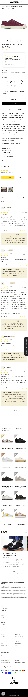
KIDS (2, 648)
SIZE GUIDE (3, 622)
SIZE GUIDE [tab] (8, 109)
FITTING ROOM (4, 613)
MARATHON (3, 636)
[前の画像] (9, 40)
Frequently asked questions (20, 662)
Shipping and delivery (5, 660)
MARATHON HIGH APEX (19, 636)
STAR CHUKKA (17, 634)
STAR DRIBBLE (17, 632)
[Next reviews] (25, 60)
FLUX (2, 643)
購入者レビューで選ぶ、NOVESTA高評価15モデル (11, 554)
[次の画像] (19, 40)
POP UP (2, 617)
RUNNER (2, 639)
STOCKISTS (3, 615)
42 (8, 86)
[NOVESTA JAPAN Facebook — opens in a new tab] (2, 667)
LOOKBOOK (3, 610)
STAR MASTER (3, 632)
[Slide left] (10, 573)
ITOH (2, 641)
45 (19, 86)
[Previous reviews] (3, 60)
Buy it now (14, 103)
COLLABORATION (4, 608)
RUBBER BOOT (4, 645)
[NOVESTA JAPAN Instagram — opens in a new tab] (8, 667)
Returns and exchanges (5, 662)
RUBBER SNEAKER (18, 643)
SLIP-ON (2, 634)
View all (25, 532)
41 (4, 86)
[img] (4, 212)
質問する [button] (21, 178)
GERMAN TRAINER (18, 639)
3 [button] (14, 411)
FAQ (2, 619)
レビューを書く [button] (7, 178)
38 (15, 82)
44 (15, 86)
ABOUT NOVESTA (4, 606)
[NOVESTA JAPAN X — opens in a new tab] (5, 667)
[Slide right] (17, 573)
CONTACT (3, 624)
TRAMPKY (17, 641)
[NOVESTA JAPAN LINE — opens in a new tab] (10, 667)
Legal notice (17, 660)
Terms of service (18, 655)
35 (4, 82)
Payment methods (4, 657)
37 (11, 82)
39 (19, 82)
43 (11, 86)
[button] (18, 2)
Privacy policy (17, 657)
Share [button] (5, 160)
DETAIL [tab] (20, 109)
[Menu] (1, 2)
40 (22, 82)
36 (8, 82)
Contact (2, 655)
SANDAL (16, 645)
